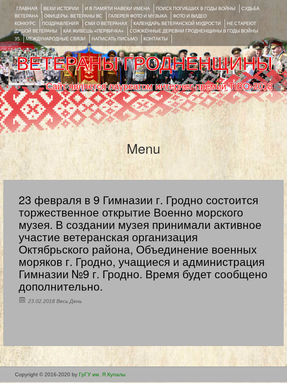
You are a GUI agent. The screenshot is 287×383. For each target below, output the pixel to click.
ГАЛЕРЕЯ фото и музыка (137, 16)
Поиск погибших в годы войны (195, 8)
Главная (26, 8)
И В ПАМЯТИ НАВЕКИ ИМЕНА (117, 8)
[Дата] (23, 299)
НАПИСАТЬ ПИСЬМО (115, 39)
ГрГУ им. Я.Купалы (102, 374)
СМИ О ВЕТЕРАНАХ (106, 23)
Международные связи (56, 39)
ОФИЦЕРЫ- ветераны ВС (73, 16)
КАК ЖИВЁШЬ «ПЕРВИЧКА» (93, 31)
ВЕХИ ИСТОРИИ (61, 8)
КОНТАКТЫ (156, 39)
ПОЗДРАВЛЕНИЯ (60, 23)
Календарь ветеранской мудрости (177, 23)
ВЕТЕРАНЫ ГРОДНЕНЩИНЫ (144, 63)
